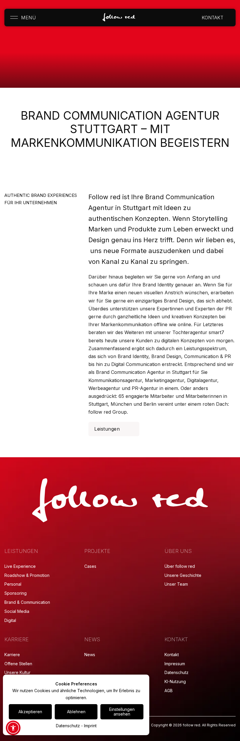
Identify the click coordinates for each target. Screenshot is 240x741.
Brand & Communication (27, 602)
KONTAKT (212, 17)
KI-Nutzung (175, 681)
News (89, 654)
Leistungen (107, 429)
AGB (168, 690)
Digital (10, 620)
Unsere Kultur (17, 672)
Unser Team (176, 584)
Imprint (90, 725)
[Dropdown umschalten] (228, 17)
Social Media (16, 611)
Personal (12, 584)
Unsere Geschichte (182, 575)
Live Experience (20, 566)
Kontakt (171, 654)
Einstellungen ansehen (122, 711)
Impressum (174, 663)
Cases (90, 566)
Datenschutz (176, 672)
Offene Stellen (18, 663)
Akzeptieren (30, 711)
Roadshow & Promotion (26, 575)
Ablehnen (76, 711)
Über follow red (179, 566)
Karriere (12, 654)
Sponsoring (15, 593)
